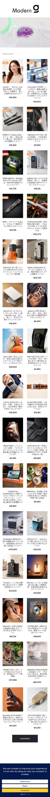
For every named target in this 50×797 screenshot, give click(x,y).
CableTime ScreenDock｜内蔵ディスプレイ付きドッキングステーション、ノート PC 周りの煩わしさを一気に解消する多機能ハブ (13, 496)
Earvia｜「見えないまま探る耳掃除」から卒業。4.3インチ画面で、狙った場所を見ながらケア (13, 90)
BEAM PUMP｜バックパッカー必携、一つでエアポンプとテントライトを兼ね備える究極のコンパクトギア (13, 450)
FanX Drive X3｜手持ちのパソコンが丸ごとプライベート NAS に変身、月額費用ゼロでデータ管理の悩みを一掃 (37, 450)
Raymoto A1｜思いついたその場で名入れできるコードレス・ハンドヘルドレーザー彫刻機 (13, 270)
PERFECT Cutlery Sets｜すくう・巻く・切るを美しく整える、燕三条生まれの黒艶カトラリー (13, 138)
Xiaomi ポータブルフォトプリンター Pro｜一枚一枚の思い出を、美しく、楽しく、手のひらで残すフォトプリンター (13, 315)
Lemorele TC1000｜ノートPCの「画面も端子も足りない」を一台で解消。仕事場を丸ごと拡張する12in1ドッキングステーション (37, 92)
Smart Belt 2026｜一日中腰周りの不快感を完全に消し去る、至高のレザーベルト (37, 405)
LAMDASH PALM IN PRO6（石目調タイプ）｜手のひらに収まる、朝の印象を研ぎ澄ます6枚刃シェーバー (37, 674)
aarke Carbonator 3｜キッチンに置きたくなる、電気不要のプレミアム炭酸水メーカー (37, 270)
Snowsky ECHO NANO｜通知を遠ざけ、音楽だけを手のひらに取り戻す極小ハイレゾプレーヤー (13, 718)
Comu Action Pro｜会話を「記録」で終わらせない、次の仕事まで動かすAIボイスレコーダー (13, 405)
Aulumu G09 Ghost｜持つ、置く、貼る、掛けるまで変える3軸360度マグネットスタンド (37, 314)
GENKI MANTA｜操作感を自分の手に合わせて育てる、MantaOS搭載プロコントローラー (13, 181)
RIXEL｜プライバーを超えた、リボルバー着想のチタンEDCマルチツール (13, 224)
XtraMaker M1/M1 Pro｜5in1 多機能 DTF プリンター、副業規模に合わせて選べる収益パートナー (13, 542)
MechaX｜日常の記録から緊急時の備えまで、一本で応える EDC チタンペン (13, 629)
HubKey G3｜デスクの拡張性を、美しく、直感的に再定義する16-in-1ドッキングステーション (37, 181)
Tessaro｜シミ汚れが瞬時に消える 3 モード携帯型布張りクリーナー (13, 584)
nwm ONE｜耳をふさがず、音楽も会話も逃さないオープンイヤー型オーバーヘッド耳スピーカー (13, 359)
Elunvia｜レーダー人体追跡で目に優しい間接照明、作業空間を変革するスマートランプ (37, 585)
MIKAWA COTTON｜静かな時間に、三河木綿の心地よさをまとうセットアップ (37, 138)
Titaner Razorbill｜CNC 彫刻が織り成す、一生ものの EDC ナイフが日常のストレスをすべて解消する (37, 226)
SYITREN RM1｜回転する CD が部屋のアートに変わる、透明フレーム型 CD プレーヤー (37, 629)
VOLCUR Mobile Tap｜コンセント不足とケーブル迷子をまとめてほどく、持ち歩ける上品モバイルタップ (37, 719)
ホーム (21, 35)
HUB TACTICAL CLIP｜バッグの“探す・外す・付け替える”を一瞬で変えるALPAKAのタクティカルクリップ (37, 360)
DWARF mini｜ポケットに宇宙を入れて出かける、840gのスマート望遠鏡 (13, 672)
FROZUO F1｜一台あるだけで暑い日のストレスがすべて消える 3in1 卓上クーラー (37, 542)
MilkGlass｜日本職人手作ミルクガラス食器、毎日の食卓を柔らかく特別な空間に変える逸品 (37, 494)
